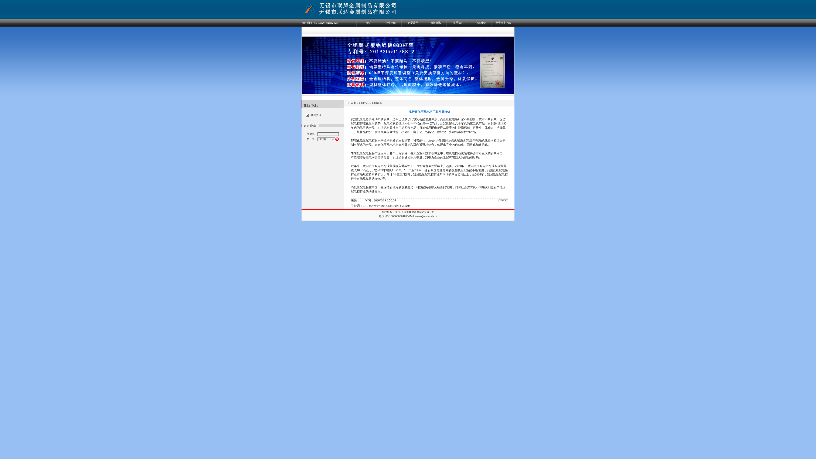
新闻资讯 (436, 22)
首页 (368, 22)
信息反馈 (481, 22)
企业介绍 (390, 22)
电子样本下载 (503, 22)
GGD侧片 (368, 205)
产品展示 (413, 22)
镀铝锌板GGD (382, 205)
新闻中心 (364, 103)
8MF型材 (405, 205)
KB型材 (395, 205)
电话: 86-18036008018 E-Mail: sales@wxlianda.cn (408, 216)
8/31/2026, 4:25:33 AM (326, 22)
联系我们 (458, 22)
